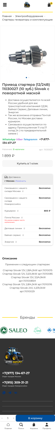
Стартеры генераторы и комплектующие (27, 19)
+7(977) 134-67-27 (16, 373)
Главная (7, 16)
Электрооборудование (29, 16)
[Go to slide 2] (28, 77)
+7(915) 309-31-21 (15, 382)
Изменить (20, 181)
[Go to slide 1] (26, 77)
